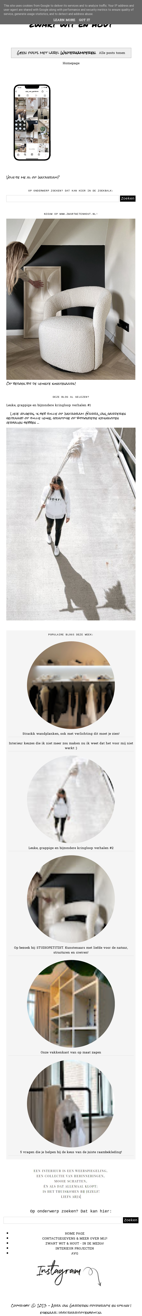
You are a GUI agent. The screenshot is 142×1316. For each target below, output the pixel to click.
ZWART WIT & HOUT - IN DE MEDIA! (74, 1243)
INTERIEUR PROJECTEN (74, 1248)
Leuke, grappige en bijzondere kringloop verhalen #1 (48, 405)
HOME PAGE (74, 1233)
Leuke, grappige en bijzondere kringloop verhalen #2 (71, 848)
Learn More (64, 20)
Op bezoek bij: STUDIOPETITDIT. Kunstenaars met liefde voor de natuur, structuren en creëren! (71, 950)
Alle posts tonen (112, 53)
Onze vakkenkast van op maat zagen (71, 1052)
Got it (84, 20)
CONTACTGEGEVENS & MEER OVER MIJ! (74, 1238)
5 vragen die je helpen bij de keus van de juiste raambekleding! (71, 1152)
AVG (74, 1253)
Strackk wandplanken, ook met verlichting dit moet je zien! (71, 734)
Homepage (71, 63)
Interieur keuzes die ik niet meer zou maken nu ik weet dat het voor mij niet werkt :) (71, 746)
